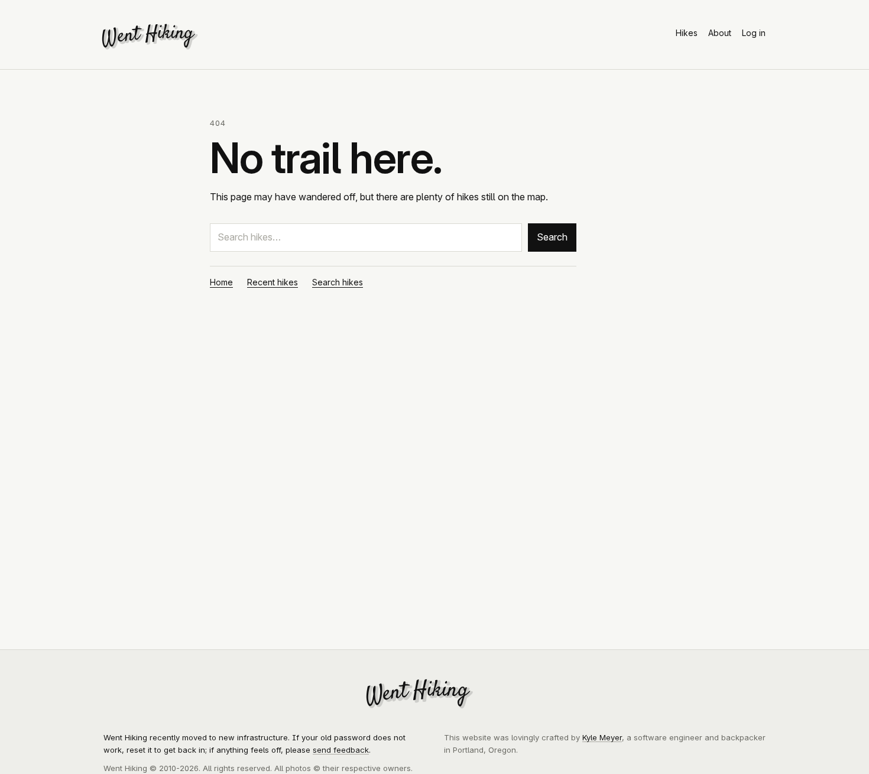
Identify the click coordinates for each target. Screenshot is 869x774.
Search (552, 237)
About (719, 33)
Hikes (687, 33)
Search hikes (337, 282)
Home (221, 282)
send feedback (341, 750)
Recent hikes (272, 282)
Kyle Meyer (602, 737)
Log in (754, 33)
